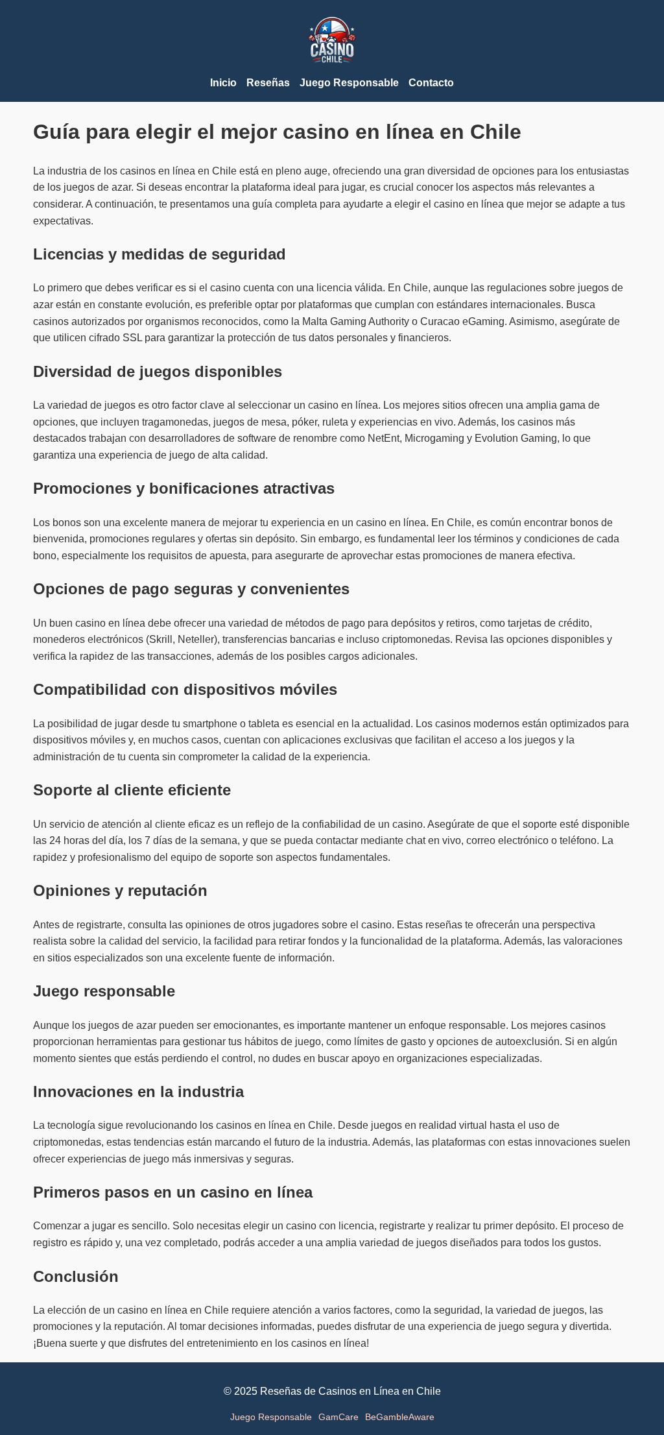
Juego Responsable (271, 1417)
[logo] (332, 66)
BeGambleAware (399, 1417)
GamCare (338, 1417)
